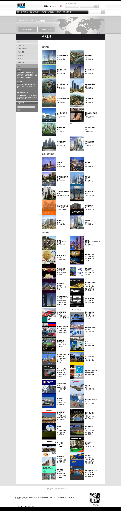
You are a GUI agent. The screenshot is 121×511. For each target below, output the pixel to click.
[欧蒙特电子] (21, 8)
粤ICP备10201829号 (21, 499)
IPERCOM (19, 82)
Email (19, 105)
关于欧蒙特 (24, 12)
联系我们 (58, 12)
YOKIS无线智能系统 (22, 92)
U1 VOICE (19, 69)
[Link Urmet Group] (50, 6)
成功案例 (43, 12)
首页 (18, 12)
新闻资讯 (51, 12)
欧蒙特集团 (66, 12)
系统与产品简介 (34, 12)
